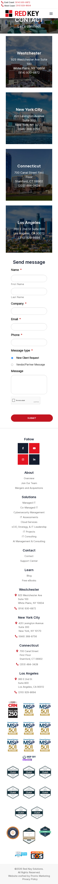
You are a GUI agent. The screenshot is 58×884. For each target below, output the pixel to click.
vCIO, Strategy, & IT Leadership (29, 526)
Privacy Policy (30, 879)
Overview (29, 478)
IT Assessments (29, 517)
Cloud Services (29, 522)
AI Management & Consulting (29, 541)
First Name (17, 284)
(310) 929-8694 (23, 5)
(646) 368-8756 (29, 129)
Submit (32, 418)
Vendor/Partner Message (30, 364)
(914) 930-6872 (22, 2)
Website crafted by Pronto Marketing (29, 875)
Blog (29, 575)
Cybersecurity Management (29, 512)
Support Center (29, 560)
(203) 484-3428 (29, 185)
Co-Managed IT (29, 507)
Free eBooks (29, 580)
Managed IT (29, 502)
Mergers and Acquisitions (29, 487)
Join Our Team (29, 483)
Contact (29, 556)
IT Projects (29, 531)
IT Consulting (29, 536)
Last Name (17, 297)
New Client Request (27, 357)
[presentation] (25, 400)
